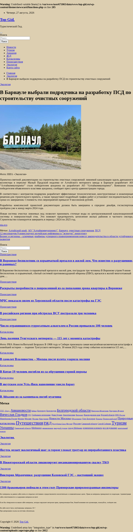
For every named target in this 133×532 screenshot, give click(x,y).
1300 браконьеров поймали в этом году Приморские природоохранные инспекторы (59, 487)
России (77, 423)
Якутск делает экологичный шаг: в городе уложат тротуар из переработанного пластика (63, 450)
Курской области (108, 415)
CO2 (2, 411)
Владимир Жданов (116, 411)
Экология (11, 64)
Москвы (35, 419)
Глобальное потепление (41, 415)
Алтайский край (18, 230)
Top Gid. (7, 19)
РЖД (48, 423)
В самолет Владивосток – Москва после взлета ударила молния (45, 359)
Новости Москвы (60, 418)
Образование (77, 419)
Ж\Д (8, 56)
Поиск (3, 34)
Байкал (34, 411)
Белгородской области (74, 410)
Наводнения (43, 419)
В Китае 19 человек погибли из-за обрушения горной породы (43, 371)
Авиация (11, 53)
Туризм (10, 50)
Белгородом (51, 411)
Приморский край (110, 419)
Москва (21, 419)
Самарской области (89, 424)
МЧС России (120, 415)
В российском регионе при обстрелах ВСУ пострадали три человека (48, 313)
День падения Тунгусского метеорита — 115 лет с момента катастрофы (50, 338)
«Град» (7, 411)
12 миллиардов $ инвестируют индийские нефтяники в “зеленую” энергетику (43, 233)
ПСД (97, 230)
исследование (110, 428)
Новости (11, 47)
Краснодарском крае (92, 415)
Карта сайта (13, 67)
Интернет (79, 415)
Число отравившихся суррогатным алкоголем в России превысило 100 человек (56, 325)
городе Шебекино (75, 428)
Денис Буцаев (56, 415)
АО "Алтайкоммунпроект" (43, 230)
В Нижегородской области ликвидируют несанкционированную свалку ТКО (54, 462)
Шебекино (36, 428)
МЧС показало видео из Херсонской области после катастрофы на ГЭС (50, 300)
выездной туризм (60, 428)
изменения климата (92, 428)
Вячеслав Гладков (13, 414)
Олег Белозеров (88, 419)
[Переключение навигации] (1, 32)
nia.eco (3, 225)
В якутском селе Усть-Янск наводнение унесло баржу (37, 384)
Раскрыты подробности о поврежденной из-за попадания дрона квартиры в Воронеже (61, 288)
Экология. (7, 437)
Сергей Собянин (104, 424)
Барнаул (63, 230)
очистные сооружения (81, 230)
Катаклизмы (13, 58)
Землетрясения (69, 415)
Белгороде (41, 411)
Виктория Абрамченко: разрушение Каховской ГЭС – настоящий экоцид (51, 475)
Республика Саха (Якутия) (62, 424)
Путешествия (29, 422)
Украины (7, 428)
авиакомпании (47, 428)
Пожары (99, 419)
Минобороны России (8, 419)
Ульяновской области (22, 428)
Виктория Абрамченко (100, 411)
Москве (28, 418)
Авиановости (21, 410)
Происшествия (14, 61)
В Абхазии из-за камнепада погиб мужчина (30, 396)
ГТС (29, 415)
